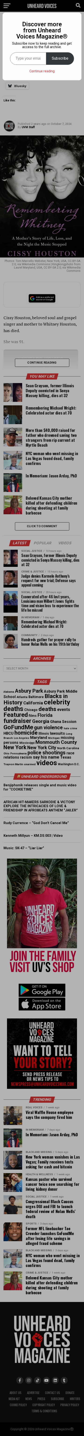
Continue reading (42, 71)
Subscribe (60, 58)
